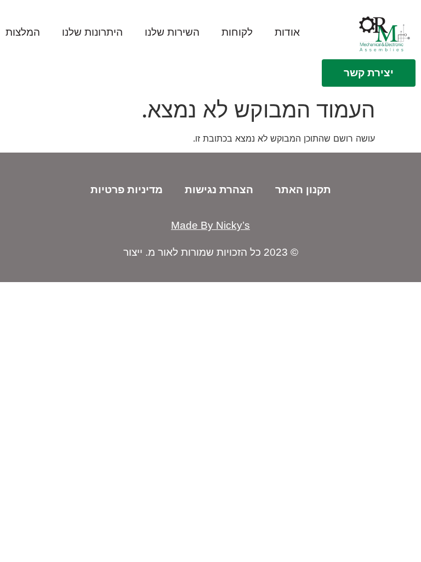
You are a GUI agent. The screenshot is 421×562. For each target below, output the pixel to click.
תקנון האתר (303, 189)
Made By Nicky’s (210, 225)
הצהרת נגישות (219, 189)
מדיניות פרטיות (126, 189)
